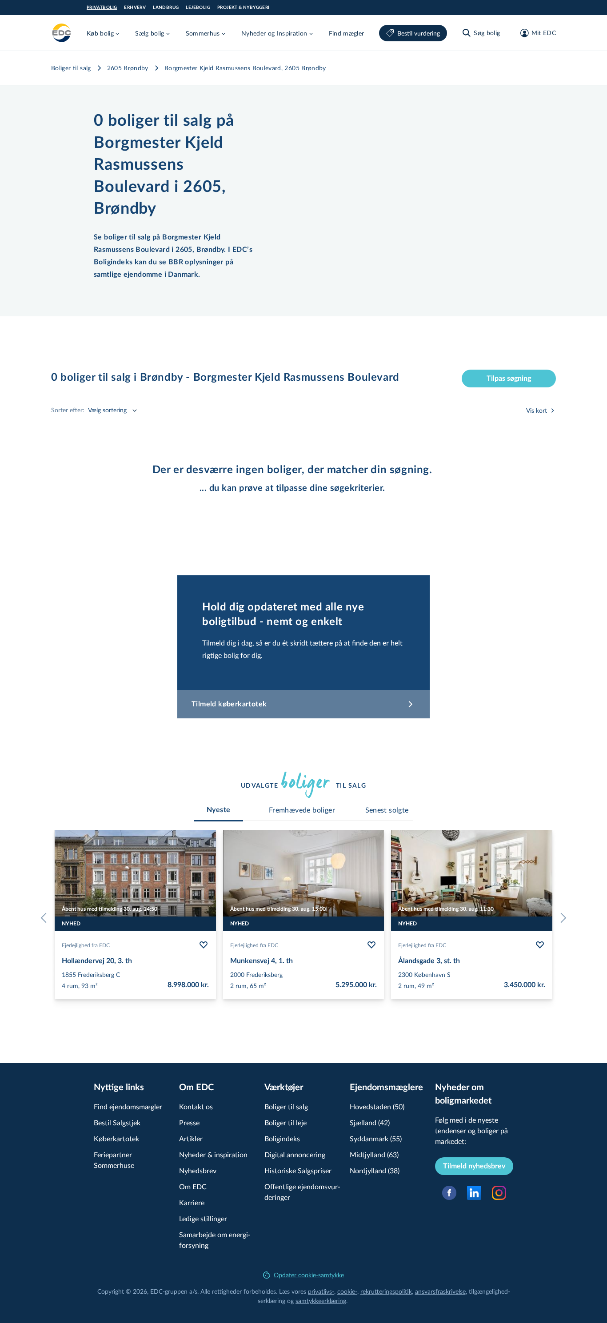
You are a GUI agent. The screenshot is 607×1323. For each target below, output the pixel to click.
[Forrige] (45, 918)
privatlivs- (321, 1291)
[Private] (61, 33)
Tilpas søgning (509, 378)
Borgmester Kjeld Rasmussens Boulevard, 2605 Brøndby (245, 68)
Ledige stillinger (203, 1218)
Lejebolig (198, 7)
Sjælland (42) (370, 1122)
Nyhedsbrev (197, 1170)
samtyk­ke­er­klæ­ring (321, 1300)
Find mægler (346, 33)
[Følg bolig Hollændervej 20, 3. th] (203, 945)
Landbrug (166, 7)
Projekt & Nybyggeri (243, 7)
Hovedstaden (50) (377, 1106)
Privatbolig (102, 7)
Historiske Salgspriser (297, 1170)
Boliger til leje (285, 1122)
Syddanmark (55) (376, 1138)
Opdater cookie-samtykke (309, 1275)
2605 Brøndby (127, 68)
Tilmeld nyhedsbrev (474, 1166)
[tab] (218, 810)
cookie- (347, 1291)
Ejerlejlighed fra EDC (86, 945)
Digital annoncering (294, 1154)
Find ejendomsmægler (128, 1106)
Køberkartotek (116, 1138)
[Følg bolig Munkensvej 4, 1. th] (371, 945)
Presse (189, 1122)
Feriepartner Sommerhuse (114, 1159)
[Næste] (561, 918)
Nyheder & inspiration (213, 1154)
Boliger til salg (71, 68)
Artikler (191, 1138)
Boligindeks (282, 1138)
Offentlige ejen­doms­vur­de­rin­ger (302, 1191)
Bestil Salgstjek (117, 1122)
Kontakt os (196, 1106)
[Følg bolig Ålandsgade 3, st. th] (540, 945)
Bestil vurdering (418, 33)
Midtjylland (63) (374, 1154)
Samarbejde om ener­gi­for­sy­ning (215, 1239)
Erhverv (135, 7)
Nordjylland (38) (374, 1170)
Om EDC (193, 1186)
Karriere (191, 1202)
